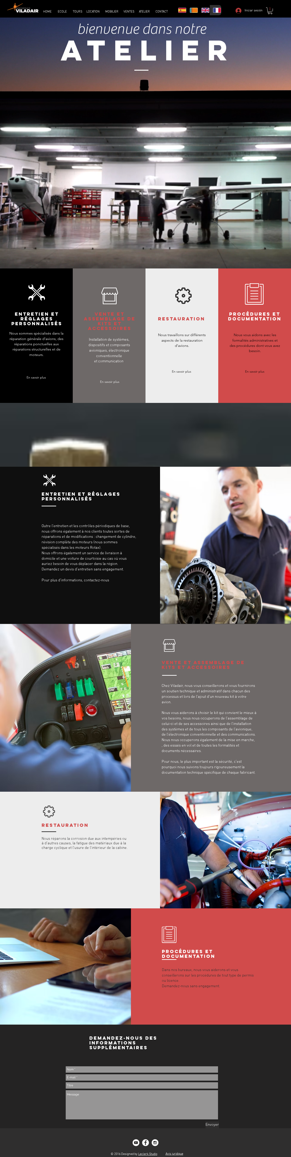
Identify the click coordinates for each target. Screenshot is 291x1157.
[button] (270, 10)
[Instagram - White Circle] (155, 1142)
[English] (204, 10)
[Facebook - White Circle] (145, 1142)
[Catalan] (192, 10)
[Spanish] (180, 10)
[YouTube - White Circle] (136, 1142)
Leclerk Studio (147, 1154)
